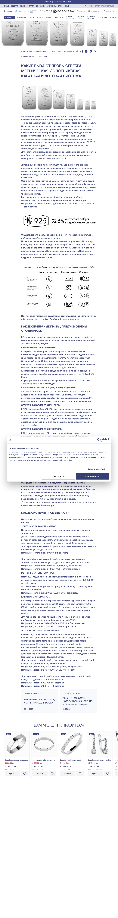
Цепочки (49, 17)
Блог (60, 6)
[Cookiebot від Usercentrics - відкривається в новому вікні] (99, 440)
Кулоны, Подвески (70, 17)
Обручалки (21, 17)
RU (11, 11)
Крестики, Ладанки (80, 17)
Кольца (40, 17)
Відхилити (58, 476)
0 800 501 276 (34, 11)
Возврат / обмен (18, 6)
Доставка (40, 6)
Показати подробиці (96, 469)
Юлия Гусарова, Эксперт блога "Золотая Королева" (41, 51)
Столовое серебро (91, 17)
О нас (6, 6)
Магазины (51, 6)
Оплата (30, 6)
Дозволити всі (92, 476)
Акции (67, 6)
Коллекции (102, 17)
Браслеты (59, 17)
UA (7, 11)
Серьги (31, 17)
